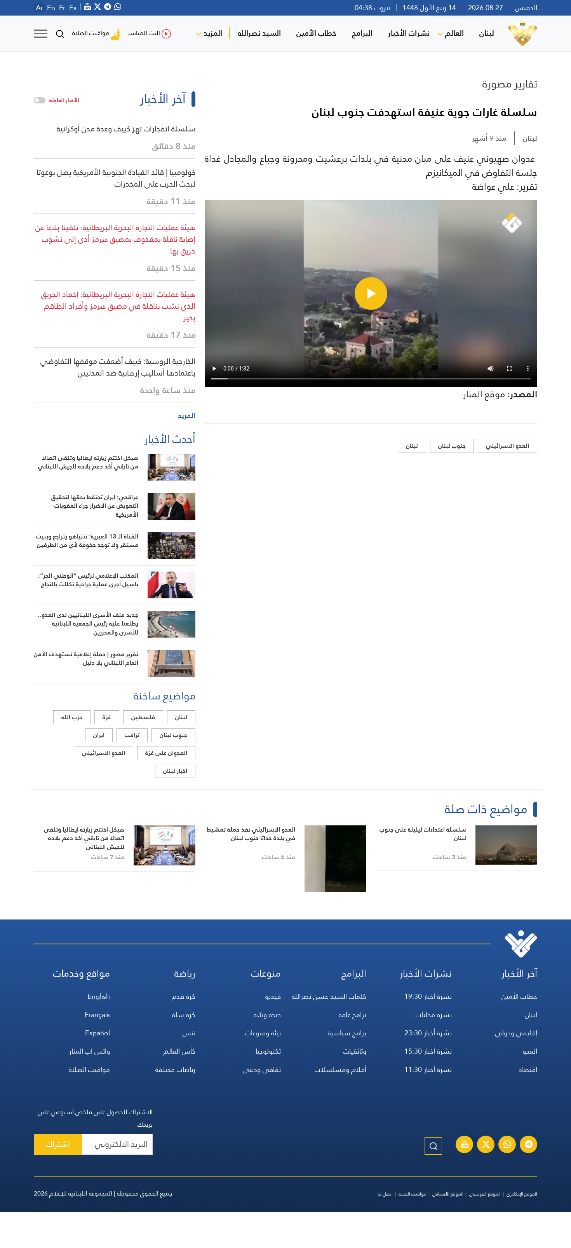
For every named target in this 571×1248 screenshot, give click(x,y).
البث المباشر (144, 32)
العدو (529, 1051)
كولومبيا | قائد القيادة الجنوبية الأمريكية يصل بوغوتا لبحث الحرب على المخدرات (116, 178)
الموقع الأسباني (447, 1194)
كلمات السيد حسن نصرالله (329, 996)
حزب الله (71, 717)
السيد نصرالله (259, 33)
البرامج (362, 33)
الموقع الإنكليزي (522, 1194)
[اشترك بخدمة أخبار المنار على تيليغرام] (529, 1145)
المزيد (213, 33)
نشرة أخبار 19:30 (428, 996)
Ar (39, 7)
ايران (98, 735)
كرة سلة (183, 1014)
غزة (107, 717)
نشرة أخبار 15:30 (428, 1051)
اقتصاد (528, 1069)
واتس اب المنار (89, 1051)
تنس (189, 1032)
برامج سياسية (347, 1032)
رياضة (184, 973)
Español (97, 1032)
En (51, 7)
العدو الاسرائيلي (507, 445)
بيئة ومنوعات (263, 1032)
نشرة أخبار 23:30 (428, 1032)
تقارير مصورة (509, 83)
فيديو (273, 996)
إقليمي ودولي (516, 1032)
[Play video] (371, 293)
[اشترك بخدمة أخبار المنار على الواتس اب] (507, 1145)
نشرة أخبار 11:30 (428, 1069)
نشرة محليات (434, 1014)
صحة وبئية (267, 1014)
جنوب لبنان (452, 445)
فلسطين (143, 717)
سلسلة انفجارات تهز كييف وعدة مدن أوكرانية (126, 128)
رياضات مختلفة (175, 1069)
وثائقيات (354, 1051)
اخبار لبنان (175, 770)
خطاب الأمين (316, 33)
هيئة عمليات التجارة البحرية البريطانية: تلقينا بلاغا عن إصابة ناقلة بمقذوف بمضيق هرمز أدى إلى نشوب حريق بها (115, 239)
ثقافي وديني (262, 1069)
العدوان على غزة (166, 753)
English (98, 996)
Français (97, 1014)
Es (73, 7)
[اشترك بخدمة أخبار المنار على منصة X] (486, 1145)
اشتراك (58, 1144)
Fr (62, 7)
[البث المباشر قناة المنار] (464, 1145)
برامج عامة (352, 1014)
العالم (454, 33)
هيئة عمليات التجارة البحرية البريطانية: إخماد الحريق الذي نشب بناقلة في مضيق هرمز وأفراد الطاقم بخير (118, 306)
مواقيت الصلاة (90, 32)
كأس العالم (179, 1051)
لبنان (486, 33)
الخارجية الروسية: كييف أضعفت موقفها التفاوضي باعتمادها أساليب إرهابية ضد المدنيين (117, 367)
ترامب (132, 735)
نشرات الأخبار (409, 33)
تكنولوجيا (268, 1051)
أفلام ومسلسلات (340, 1069)
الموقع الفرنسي (485, 1194)
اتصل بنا (385, 1194)
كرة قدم (183, 996)
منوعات (266, 973)
